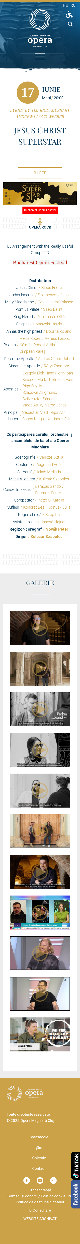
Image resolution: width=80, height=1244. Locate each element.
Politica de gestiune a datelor (40, 1202)
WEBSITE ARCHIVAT (40, 1218)
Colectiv (39, 1158)
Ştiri (39, 1147)
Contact (39, 1168)
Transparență (40, 1190)
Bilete (40, 173)
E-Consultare (40, 1210)
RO (73, 5)
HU (65, 5)
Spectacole (39, 1137)
